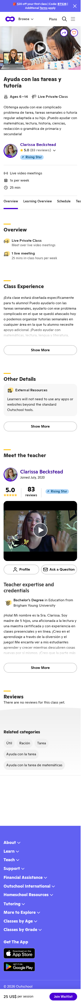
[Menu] (73, 19)
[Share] (64, 32)
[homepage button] (10, 19)
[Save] (74, 32)
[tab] (11, 201)
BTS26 (62, 4)
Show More (40, 350)
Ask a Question (62, 569)
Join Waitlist (63, 997)
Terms (43, 8)
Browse (23, 19)
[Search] (64, 19)
